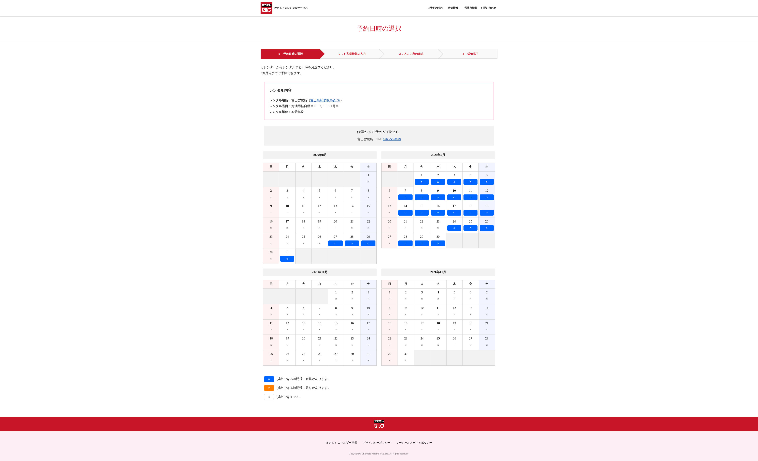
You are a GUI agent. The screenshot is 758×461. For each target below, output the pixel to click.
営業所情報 (470, 8)
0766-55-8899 (392, 139)
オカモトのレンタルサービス (291, 8)
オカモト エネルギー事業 (341, 442)
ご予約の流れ (435, 8)
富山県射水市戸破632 (325, 100)
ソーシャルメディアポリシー (414, 442)
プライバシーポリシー (376, 442)
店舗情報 (453, 8)
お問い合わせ (488, 8)
